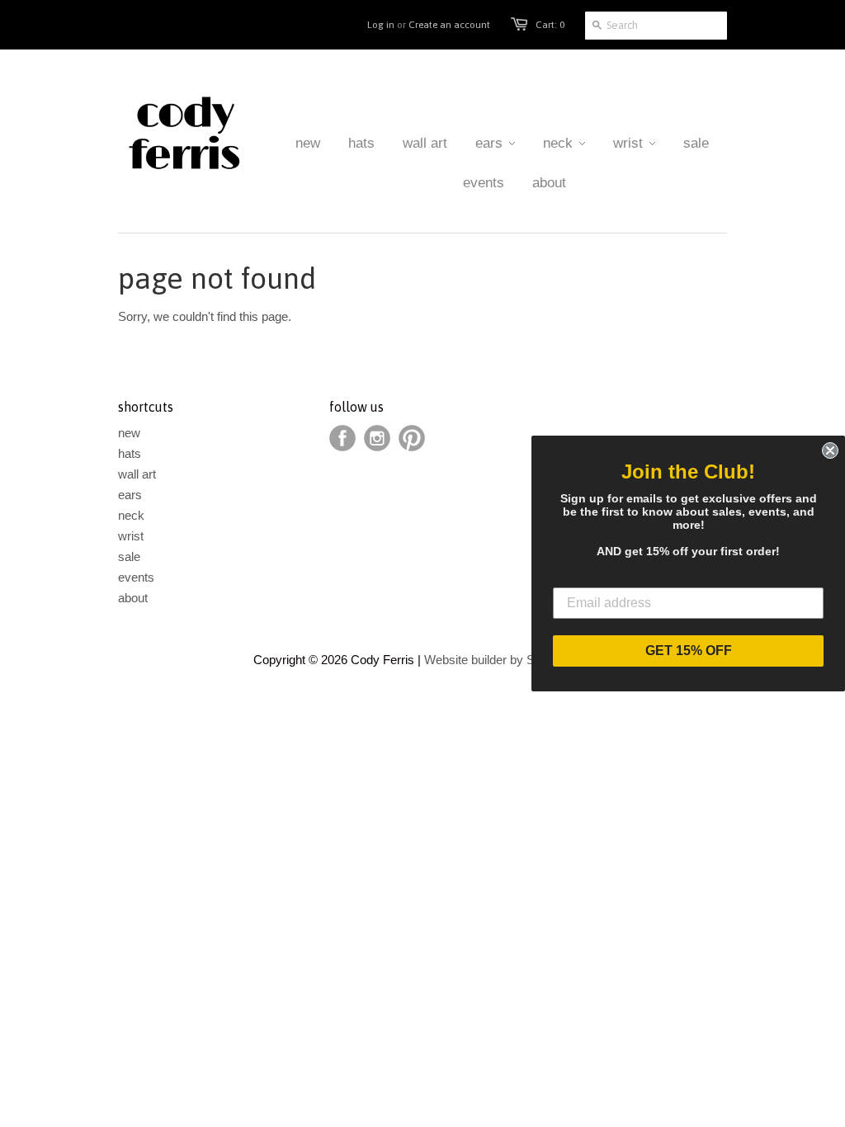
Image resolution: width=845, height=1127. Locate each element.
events (136, 577)
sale (129, 556)
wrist (131, 536)
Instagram (377, 438)
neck (131, 515)
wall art (137, 474)
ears (130, 495)
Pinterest (412, 438)
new (129, 433)
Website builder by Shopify (495, 660)
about (133, 598)
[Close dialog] (830, 450)
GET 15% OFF (688, 651)
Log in (380, 25)
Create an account (449, 25)
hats (129, 453)
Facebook (342, 438)
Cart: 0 (550, 25)
